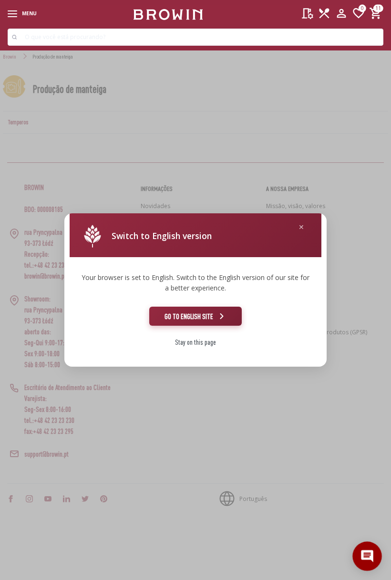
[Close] (301, 227)
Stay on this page (195, 342)
